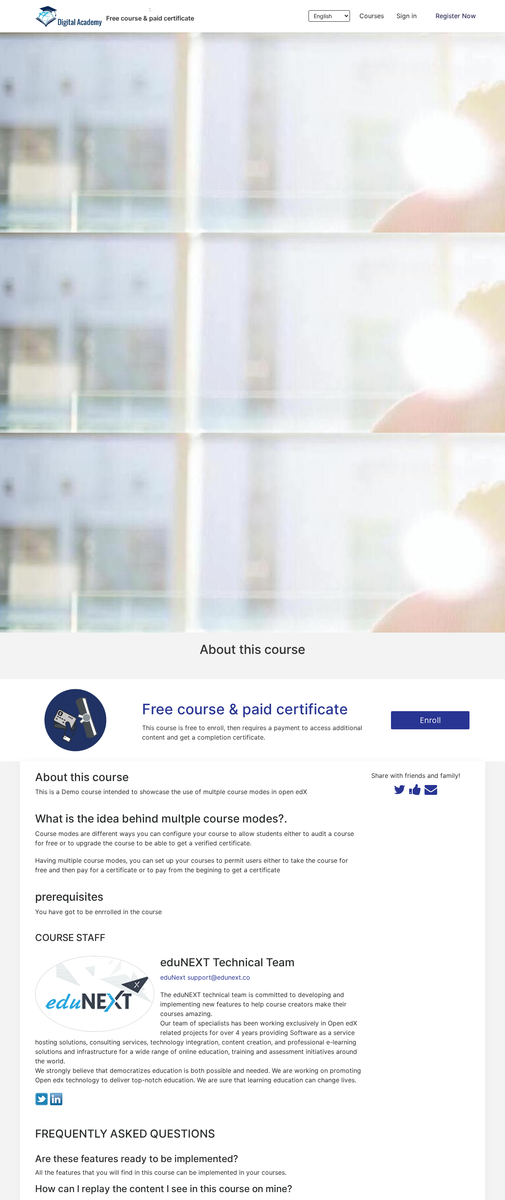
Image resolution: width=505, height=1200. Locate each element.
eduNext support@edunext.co (205, 977)
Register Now (456, 16)
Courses (371, 16)
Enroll (430, 720)
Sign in (407, 16)
